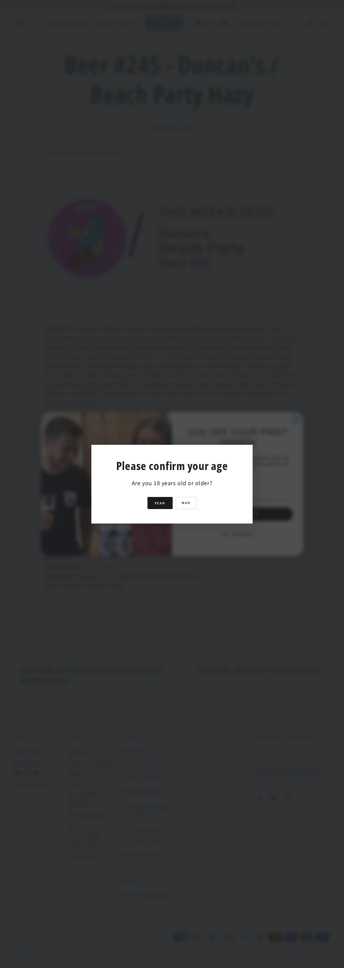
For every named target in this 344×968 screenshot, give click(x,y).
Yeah (160, 503)
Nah (186, 502)
